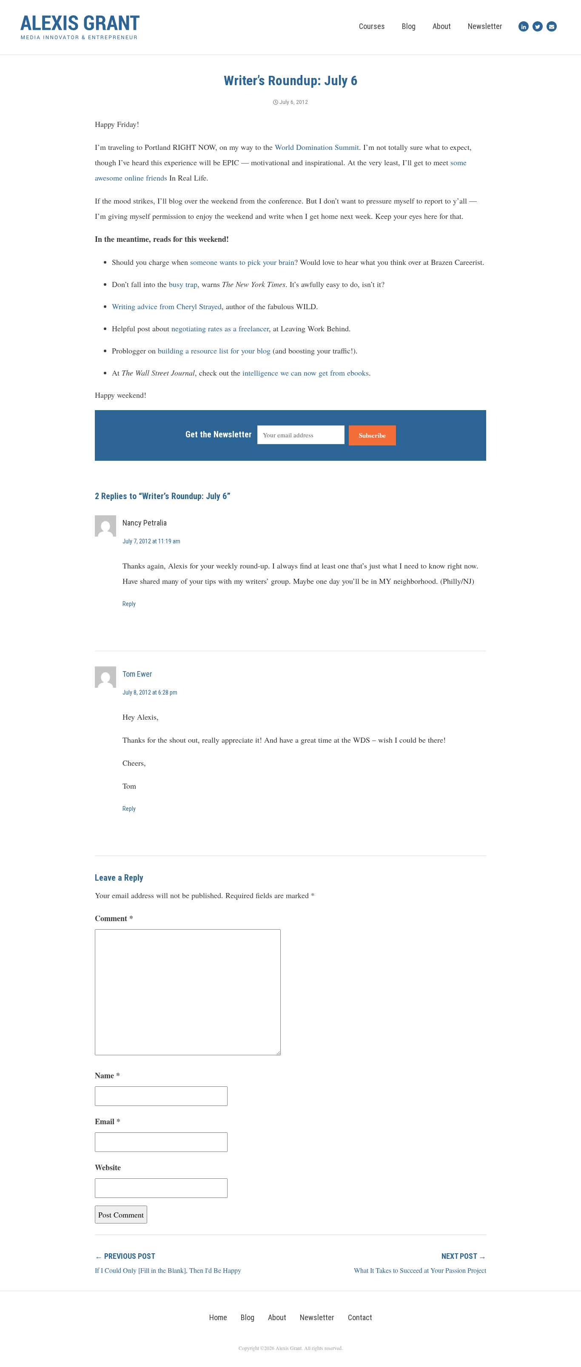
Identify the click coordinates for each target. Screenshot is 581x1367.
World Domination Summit (317, 147)
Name (107, 1075)
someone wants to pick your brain (242, 262)
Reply (129, 603)
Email (107, 1121)
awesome (108, 177)
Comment (114, 918)
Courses (372, 26)
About (442, 26)
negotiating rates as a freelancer (220, 328)
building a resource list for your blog (214, 350)
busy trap (183, 284)
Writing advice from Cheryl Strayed (167, 306)
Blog (409, 26)
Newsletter (485, 26)
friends (156, 177)
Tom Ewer (137, 673)
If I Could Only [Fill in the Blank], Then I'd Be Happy (168, 1270)
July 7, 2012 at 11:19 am (151, 541)
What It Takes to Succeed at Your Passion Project (420, 1270)
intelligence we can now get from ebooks (305, 373)
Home (218, 1317)
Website (108, 1167)
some (458, 162)
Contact (360, 1317)
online (134, 177)
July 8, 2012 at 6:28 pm (149, 692)
